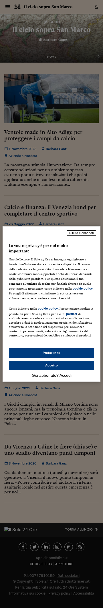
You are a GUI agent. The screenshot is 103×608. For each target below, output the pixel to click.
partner (71, 314)
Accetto (51, 365)
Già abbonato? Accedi (52, 375)
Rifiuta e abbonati (81, 233)
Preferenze (51, 352)
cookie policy (83, 288)
